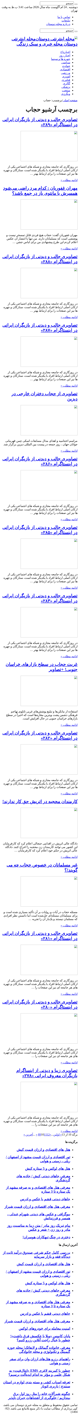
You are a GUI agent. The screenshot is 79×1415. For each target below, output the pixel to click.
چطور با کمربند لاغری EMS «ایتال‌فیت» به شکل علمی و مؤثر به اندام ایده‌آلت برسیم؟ (39, 1373)
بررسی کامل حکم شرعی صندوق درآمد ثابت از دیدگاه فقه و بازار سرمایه (36, 1255)
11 (45, 1134)
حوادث (66, 65)
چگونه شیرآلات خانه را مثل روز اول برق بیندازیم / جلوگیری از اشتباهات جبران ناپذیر (39, 1396)
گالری (66, 83)
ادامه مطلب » (69, 180)
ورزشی (65, 72)
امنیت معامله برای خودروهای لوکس (44, 1328)
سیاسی (65, 62)
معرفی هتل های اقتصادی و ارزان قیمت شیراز (37, 1207)
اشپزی (66, 76)
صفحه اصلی (70, 100)
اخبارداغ (65, 52)
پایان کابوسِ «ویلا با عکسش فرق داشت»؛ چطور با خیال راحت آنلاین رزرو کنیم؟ (40, 1338)
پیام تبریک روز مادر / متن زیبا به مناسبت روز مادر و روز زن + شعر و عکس (38, 1228)
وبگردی (65, 93)
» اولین (57, 1134)
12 (48, 1134)
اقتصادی (65, 69)
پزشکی (65, 86)
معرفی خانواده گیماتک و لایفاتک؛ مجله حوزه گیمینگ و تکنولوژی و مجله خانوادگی (38, 1350)
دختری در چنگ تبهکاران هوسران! (46, 1237)
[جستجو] (76, 4)
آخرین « (28, 1134)
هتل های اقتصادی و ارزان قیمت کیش (43, 1150)
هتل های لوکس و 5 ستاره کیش (47, 1168)
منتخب (66, 90)
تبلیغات (66, 20)
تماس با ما (64, 17)
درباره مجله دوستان (58, 24)
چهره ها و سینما (60, 58)
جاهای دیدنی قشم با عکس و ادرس (45, 1199)
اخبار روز (64, 55)
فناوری (66, 79)
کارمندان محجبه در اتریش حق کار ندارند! (40, 801)
